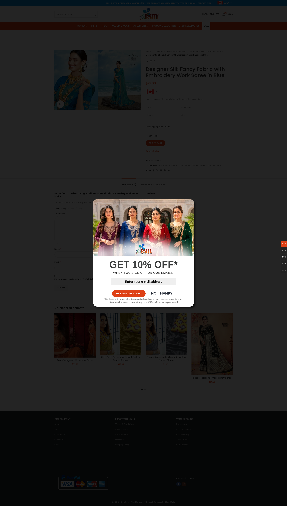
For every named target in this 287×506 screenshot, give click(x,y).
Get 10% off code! (128, 293)
